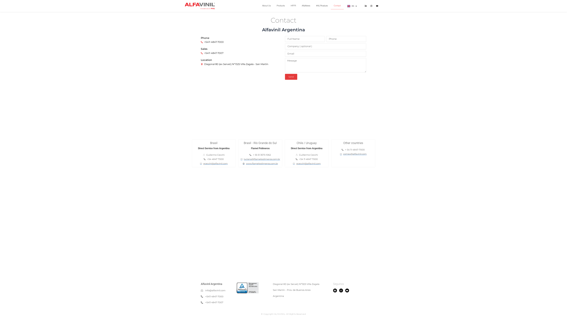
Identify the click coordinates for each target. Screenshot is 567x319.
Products (281, 6)
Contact (337, 6)
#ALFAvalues (322, 6)
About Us (266, 6)
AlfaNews (306, 6)
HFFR (293, 6)
